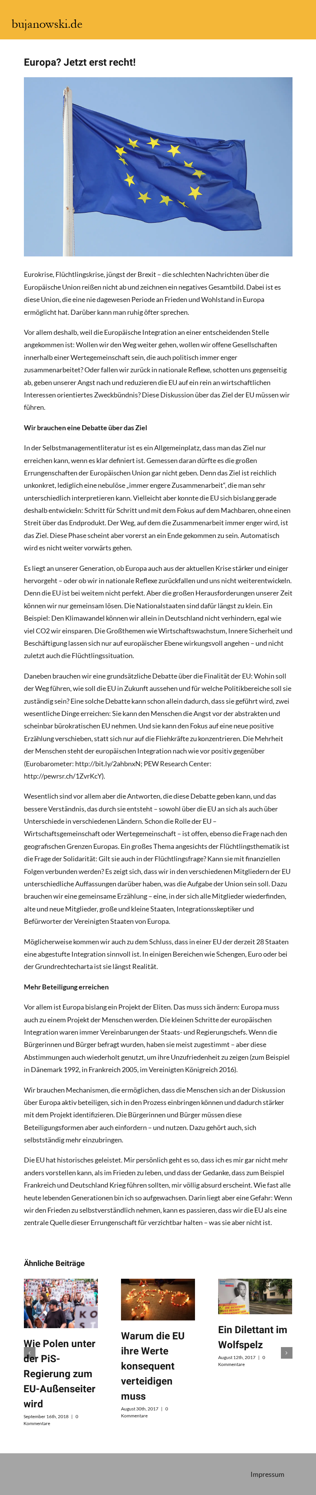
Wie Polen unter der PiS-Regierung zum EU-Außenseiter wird (60, 1374)
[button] (29, 1353)
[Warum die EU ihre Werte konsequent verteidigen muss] (158, 1299)
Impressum (267, 1474)
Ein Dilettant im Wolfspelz (252, 1337)
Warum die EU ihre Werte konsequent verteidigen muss (153, 1366)
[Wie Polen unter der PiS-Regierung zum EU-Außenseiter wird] (60, 1303)
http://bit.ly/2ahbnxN (108, 763)
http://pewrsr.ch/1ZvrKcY (63, 776)
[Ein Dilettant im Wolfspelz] (255, 1296)
